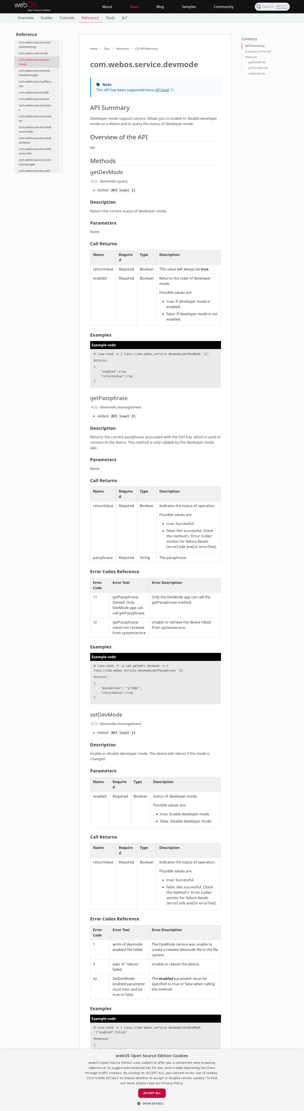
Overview (26, 17)
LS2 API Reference (146, 49)
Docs (134, 6)
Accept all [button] (152, 1093)
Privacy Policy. (173, 1083)
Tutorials (67, 17)
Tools (110, 17)
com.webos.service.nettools (34, 173)
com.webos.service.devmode (34, 62)
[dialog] (152, 1080)
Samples (189, 6)
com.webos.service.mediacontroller (35, 129)
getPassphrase (258, 68)
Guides (47, 17)
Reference (90, 17)
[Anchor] (133, 107)
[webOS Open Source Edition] (32, 7)
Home (94, 49)
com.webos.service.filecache (35, 83)
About (107, 6)
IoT (124, 17)
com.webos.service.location (35, 118)
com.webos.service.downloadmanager (34, 73)
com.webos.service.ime (34, 99)
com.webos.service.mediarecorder (35, 151)
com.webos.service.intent (35, 107)
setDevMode (256, 73)
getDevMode (257, 62)
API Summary (255, 46)
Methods (251, 57)
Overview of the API (258, 51)
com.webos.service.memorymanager (35, 162)
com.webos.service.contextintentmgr (34, 44)
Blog (160, 6)
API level (162, 89)
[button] (151, 1103)
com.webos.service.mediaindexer (35, 140)
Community (223, 6)
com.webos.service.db (33, 53)
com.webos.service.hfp (34, 92)
